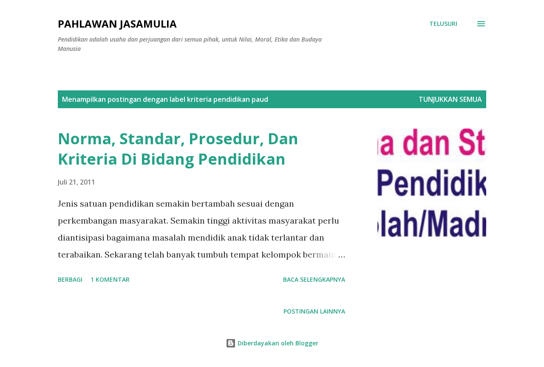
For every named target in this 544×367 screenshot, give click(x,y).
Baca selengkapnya (314, 279)
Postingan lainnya (314, 311)
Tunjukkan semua (450, 99)
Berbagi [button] (70, 279)
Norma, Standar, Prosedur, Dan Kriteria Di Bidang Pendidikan (178, 148)
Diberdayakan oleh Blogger (277, 343)
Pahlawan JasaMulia (117, 24)
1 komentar (110, 279)
